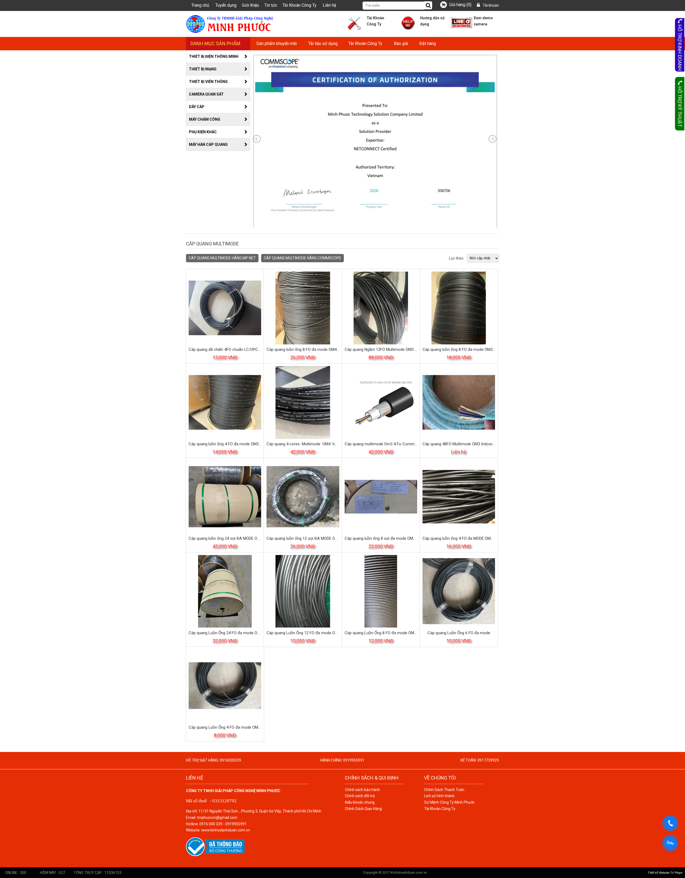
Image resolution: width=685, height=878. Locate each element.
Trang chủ (200, 5)
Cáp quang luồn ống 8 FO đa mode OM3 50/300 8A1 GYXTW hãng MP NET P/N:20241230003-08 (459, 349)
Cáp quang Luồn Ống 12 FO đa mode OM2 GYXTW (303, 632)
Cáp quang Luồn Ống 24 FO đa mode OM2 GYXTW (225, 632)
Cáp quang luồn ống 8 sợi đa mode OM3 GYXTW (381, 538)
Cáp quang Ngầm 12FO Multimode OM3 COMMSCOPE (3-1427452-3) (381, 349)
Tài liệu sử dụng (323, 43)
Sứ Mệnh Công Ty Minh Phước (449, 802)
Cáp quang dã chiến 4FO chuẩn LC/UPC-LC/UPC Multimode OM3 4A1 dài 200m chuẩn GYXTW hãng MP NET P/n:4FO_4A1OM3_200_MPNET (225, 349)
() (460, 4)
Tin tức (270, 5)
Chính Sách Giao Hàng (363, 809)
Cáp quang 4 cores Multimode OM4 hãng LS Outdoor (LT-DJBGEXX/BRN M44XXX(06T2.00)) (303, 444)
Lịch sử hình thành (439, 796)
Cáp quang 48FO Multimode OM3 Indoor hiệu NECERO (459, 444)
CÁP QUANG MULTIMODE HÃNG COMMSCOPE (302, 258)
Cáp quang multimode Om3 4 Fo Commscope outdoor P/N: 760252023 (381, 444)
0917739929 (488, 760)
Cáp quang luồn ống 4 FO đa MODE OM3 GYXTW (459, 538)
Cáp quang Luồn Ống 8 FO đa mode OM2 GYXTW (381, 632)
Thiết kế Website (658, 872)
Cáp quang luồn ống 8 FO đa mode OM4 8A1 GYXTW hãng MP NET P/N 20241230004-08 (303, 349)
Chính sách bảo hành (362, 790)
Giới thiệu (250, 5)
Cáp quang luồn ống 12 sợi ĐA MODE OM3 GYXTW (303, 538)
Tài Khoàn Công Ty (300, 5)
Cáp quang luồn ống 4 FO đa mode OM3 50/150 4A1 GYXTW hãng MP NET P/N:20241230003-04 (225, 444)
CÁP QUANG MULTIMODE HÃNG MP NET (222, 258)
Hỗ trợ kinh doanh (680, 48)
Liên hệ (329, 5)
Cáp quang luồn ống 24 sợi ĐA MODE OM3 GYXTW (225, 538)
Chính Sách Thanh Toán (444, 790)
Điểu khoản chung (360, 802)
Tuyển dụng (226, 5)
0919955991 (353, 760)
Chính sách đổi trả (360, 796)
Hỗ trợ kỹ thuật (680, 106)
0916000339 (230, 760)
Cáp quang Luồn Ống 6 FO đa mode (459, 632)
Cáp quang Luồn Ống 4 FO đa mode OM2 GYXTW (225, 727)
